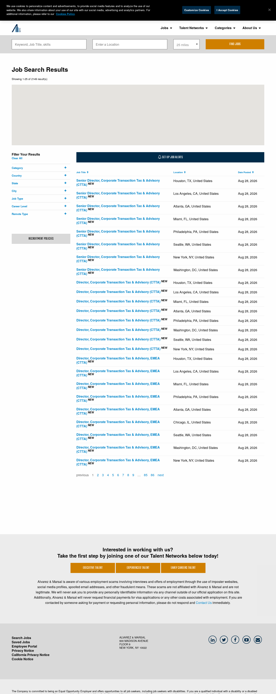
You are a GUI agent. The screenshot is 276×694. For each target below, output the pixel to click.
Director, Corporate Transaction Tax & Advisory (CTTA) (118, 282)
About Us (249, 27)
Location (178, 172)
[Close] (269, 9)
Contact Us (204, 602)
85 (145, 475)
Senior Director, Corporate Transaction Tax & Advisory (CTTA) (118, 182)
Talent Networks (191, 27)
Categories (223, 27)
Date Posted (245, 172)
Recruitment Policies (41, 238)
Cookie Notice (22, 659)
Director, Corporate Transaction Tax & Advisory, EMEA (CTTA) (118, 360)
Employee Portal (24, 646)
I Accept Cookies (227, 10)
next (161, 475)
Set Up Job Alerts (172, 157)
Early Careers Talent (183, 568)
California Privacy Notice (31, 654)
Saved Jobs (21, 642)
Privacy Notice (23, 650)
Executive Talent (93, 568)
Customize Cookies (196, 10)
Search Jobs (21, 637)
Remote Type (20, 214)
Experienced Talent (138, 568)
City (14, 191)
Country (17, 175)
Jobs (164, 27)
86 (152, 475)
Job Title (81, 172)
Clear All (17, 158)
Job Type (17, 198)
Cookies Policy (65, 14)
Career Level (19, 206)
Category (17, 168)
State (15, 183)
